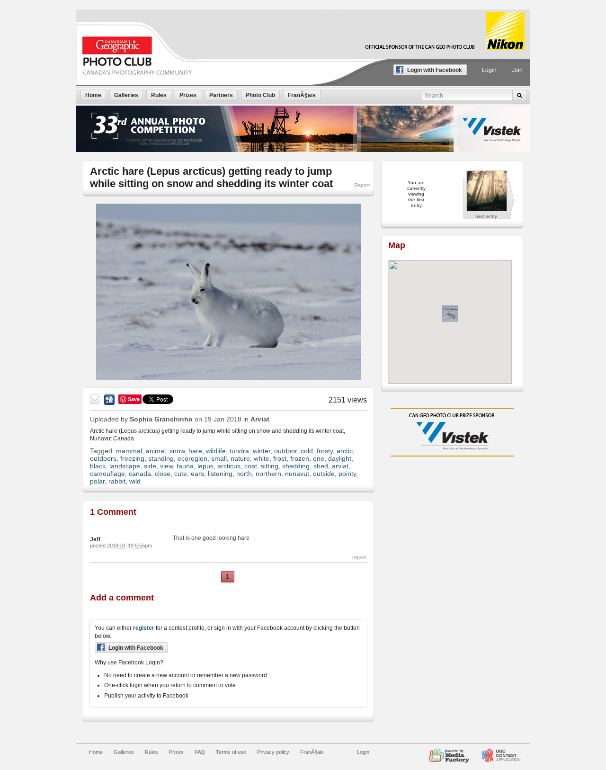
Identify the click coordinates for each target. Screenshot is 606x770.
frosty (325, 451)
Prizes (176, 752)
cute (180, 473)
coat (250, 466)
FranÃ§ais (312, 752)
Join (517, 70)
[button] (450, 313)
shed (320, 466)
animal (156, 451)
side (150, 466)
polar (97, 481)
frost (279, 458)
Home (96, 752)
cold (307, 451)
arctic (345, 451)
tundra (239, 451)
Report (362, 185)
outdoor (285, 451)
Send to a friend (95, 399)
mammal (129, 451)
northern (268, 473)
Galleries (124, 752)
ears (197, 473)
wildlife (216, 451)
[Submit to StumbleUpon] (109, 399)
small (219, 458)
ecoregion (192, 458)
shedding (296, 466)
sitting (269, 466)
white (261, 458)
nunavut (297, 473)
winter (261, 451)
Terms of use (231, 752)
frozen (299, 458)
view (166, 466)
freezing (132, 458)
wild (135, 481)
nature (240, 458)
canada (140, 473)
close (162, 473)
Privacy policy (273, 752)
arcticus (229, 466)
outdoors (103, 458)
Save (134, 399)
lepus (205, 466)
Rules (151, 752)
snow (177, 451)
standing (161, 458)
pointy (347, 473)
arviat (340, 466)
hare (195, 451)
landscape (124, 466)
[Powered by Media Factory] (449, 752)
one (318, 458)
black (98, 466)
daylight (339, 458)
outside (324, 473)
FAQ (200, 752)
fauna (185, 466)
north (244, 473)
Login (489, 70)
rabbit (116, 481)
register (143, 628)
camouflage (107, 473)
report (359, 557)
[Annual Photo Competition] (501, 752)
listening (220, 473)
